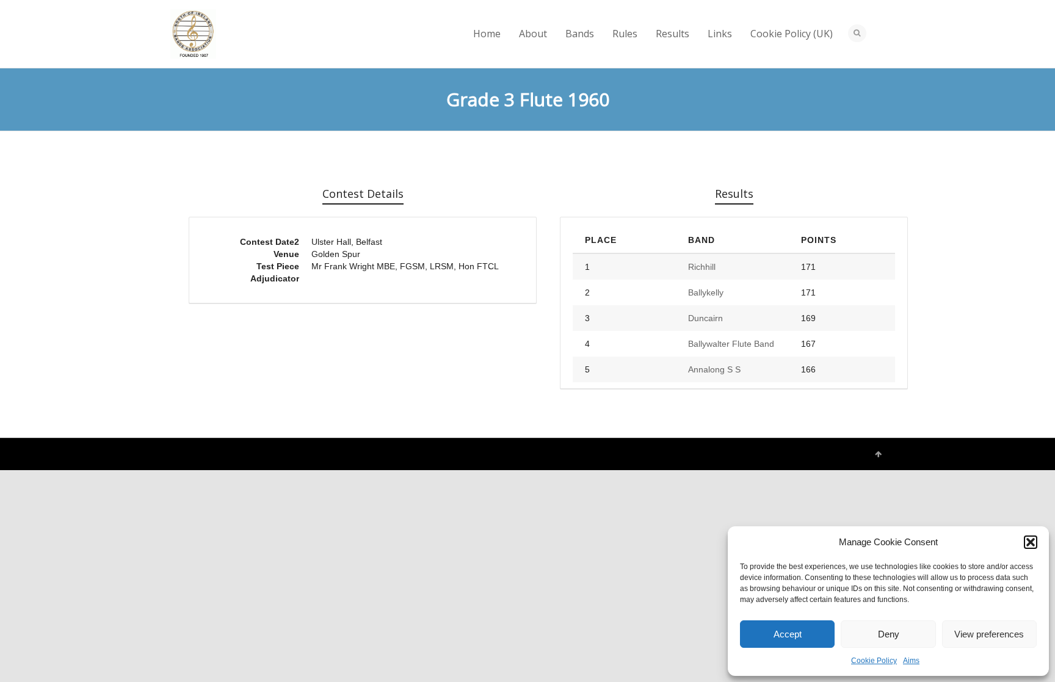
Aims (911, 660)
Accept (788, 634)
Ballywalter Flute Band (731, 344)
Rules (624, 33)
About (533, 33)
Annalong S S (714, 369)
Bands (579, 33)
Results (672, 33)
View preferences (989, 634)
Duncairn (705, 318)
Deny (888, 634)
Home (487, 33)
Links (720, 33)
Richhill (702, 267)
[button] (1030, 542)
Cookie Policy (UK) (791, 33)
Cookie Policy (874, 660)
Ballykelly (705, 292)
